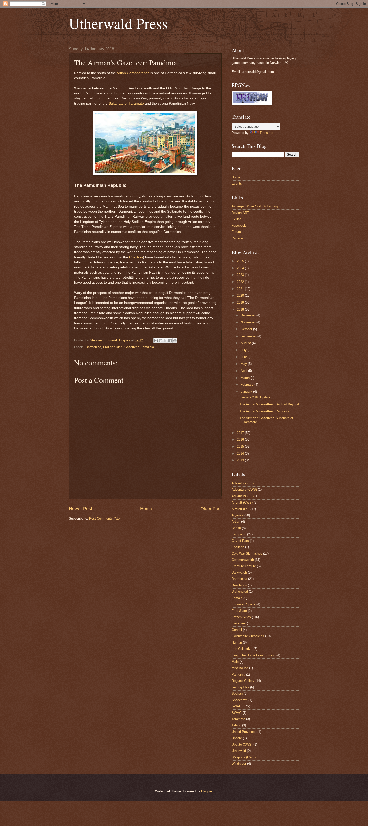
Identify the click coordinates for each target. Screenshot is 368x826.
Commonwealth (243, 560)
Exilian (236, 219)
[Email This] (155, 340)
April (244, 371)
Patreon (237, 238)
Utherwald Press (118, 23)
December (248, 315)
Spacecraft (239, 700)
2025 (241, 261)
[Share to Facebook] (170, 340)
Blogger (206, 791)
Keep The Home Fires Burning (253, 655)
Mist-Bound (240, 668)
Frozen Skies (112, 347)
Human (237, 642)
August (246, 343)
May (244, 364)
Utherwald (239, 751)
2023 (241, 275)
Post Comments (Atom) (106, 518)
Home (146, 508)
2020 (241, 295)
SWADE (238, 706)
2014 (241, 453)
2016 (241, 439)
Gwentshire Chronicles (248, 636)
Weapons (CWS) (244, 757)
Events (237, 183)
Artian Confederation (133, 73)
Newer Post (80, 508)
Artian (236, 521)
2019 (241, 302)
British (236, 528)
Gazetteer (131, 347)
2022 (241, 282)
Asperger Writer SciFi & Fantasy (255, 206)
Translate (266, 133)
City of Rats (240, 541)
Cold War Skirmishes (247, 553)
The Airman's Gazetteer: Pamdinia (264, 411)
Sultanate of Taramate (126, 103)
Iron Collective (242, 649)
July (244, 350)
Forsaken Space (243, 604)
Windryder (239, 763)
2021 (241, 289)
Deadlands (239, 585)
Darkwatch (239, 572)
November (248, 322)
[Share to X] (165, 340)
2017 (241, 433)
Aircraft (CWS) (242, 502)
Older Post (211, 508)
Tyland (236, 725)
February (247, 384)
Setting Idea (240, 687)
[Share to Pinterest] (174, 340)
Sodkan (237, 693)
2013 (241, 460)
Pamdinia (147, 347)
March (246, 378)
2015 (241, 446)
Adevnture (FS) (243, 483)
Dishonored (240, 591)
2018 (241, 309)
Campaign (239, 534)
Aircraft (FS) (240, 509)
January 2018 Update (255, 397)
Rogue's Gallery (243, 681)
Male (235, 662)
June (245, 357)
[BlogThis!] (160, 340)
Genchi (237, 630)
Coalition (136, 257)
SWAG (237, 713)
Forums (237, 232)
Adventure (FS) (243, 496)
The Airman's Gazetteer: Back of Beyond (269, 404)
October (247, 329)
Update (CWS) (242, 744)
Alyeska (237, 515)
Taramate (238, 719)
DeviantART (240, 213)
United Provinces (244, 732)
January (247, 391)
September (249, 336)
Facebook (239, 225)
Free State (239, 611)
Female (237, 598)
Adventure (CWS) (244, 489)
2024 (241, 268)
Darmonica (93, 347)
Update (237, 738)
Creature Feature (244, 566)
